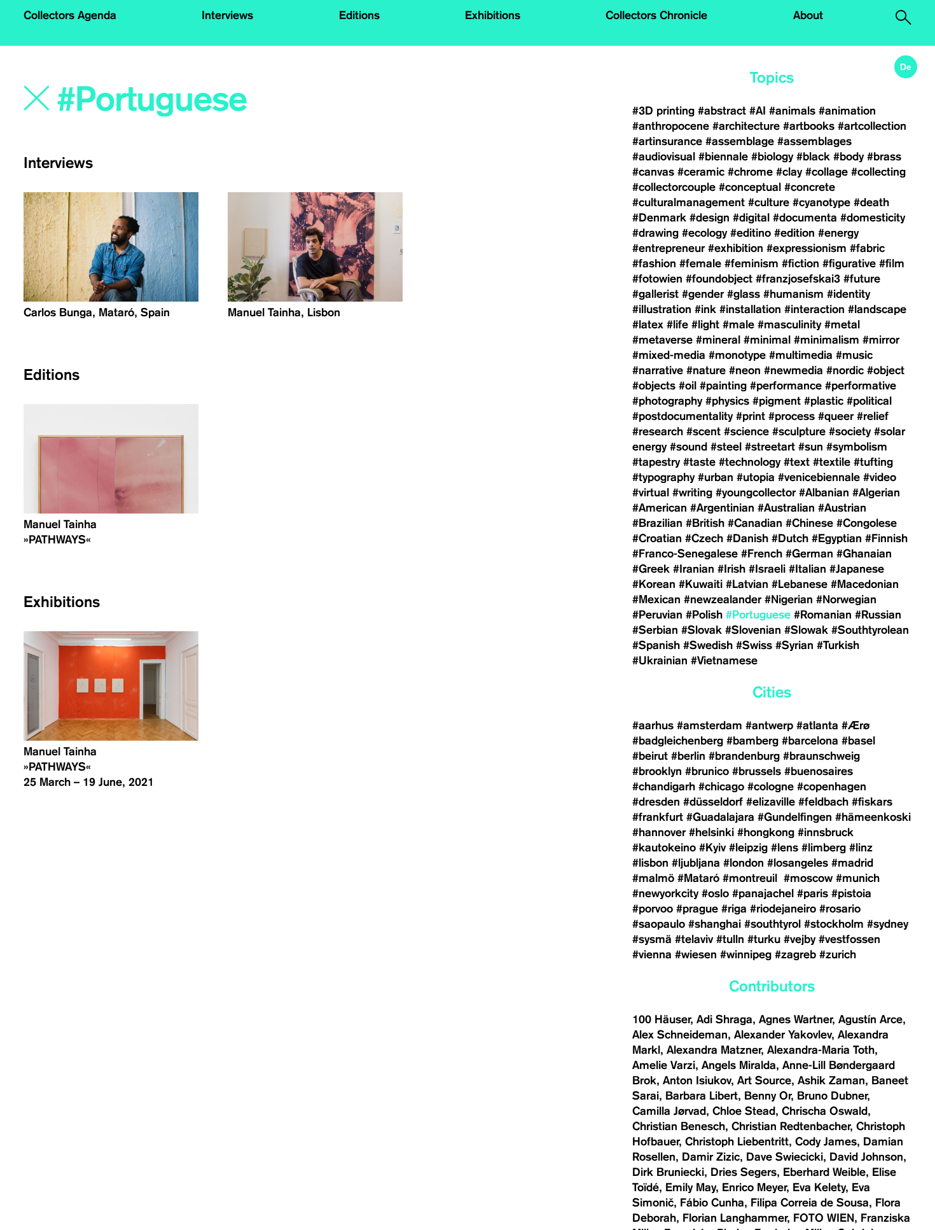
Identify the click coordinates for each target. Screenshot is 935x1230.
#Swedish (708, 645)
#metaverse (662, 340)
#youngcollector (756, 492)
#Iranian (693, 569)
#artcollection (872, 126)
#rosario (840, 908)
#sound (688, 446)
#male (738, 324)
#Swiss (754, 645)
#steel (726, 446)
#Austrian (842, 508)
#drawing (655, 233)
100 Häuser (661, 1019)
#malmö (653, 878)
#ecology (704, 233)
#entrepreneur (668, 248)
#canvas (653, 172)
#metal (842, 324)
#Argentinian (722, 508)
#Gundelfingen (795, 817)
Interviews (227, 15)
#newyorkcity (665, 893)
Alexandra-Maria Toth (821, 1050)
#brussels (756, 771)
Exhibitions (492, 15)
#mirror (880, 340)
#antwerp (769, 725)
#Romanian (823, 614)
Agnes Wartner (795, 1019)
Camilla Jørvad (669, 1111)
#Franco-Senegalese (685, 553)
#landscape (877, 309)
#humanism (793, 294)
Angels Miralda (739, 1065)
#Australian (786, 508)
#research (657, 431)
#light (705, 324)
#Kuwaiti (701, 584)
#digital (751, 217)
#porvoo (652, 908)
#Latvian (747, 584)
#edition (794, 233)
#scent (703, 431)
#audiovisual (663, 156)
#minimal (767, 340)
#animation (847, 110)
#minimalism (826, 340)
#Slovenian (753, 630)
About (808, 15)
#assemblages (814, 141)
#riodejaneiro (783, 908)
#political (869, 401)
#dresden (656, 801)
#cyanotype (821, 202)
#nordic (845, 370)
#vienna (652, 954)
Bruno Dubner (832, 1095)
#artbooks (809, 126)
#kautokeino (664, 847)
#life (677, 324)
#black (813, 156)
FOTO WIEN (823, 1218)
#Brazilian (657, 523)
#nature (706, 370)
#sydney (887, 924)
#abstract (722, 110)
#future (861, 278)
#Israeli (767, 569)
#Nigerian (789, 599)
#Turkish (838, 645)
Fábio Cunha (712, 1202)
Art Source (764, 1080)
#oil (687, 385)
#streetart (770, 446)
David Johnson (866, 1157)
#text (797, 462)
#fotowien (657, 278)
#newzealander (722, 599)
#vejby (799, 939)
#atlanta (817, 725)
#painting (723, 385)
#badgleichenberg (677, 740)
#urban (715, 477)
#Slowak (806, 630)
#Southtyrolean (870, 630)
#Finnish (886, 538)
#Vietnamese (724, 660)
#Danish (747, 538)
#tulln (730, 939)
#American (659, 508)
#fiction (800, 263)
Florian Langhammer (734, 1218)
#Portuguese (758, 614)
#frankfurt (657, 817)
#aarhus (653, 725)
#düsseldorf (713, 801)
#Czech (704, 538)
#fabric (867, 248)
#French (761, 553)
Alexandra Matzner (714, 1050)
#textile (831, 462)
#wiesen (696, 954)
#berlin (688, 756)
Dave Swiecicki (784, 1157)
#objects (653, 385)
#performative (860, 385)
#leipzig (748, 847)
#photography (667, 401)
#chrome (750, 172)
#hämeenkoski (873, 817)
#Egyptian (837, 538)
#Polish (704, 614)
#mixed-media (668, 355)
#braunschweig (821, 756)
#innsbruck (826, 832)
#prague (697, 908)
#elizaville (770, 801)
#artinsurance (667, 141)
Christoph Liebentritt (737, 1141)
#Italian (807, 569)
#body (848, 156)
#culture (768, 202)
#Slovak (701, 630)
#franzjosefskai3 (798, 278)
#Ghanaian (864, 553)
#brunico (707, 771)
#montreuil (751, 878)
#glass (743, 294)
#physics (727, 401)
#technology (749, 462)
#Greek (651, 569)
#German (809, 553)
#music (854, 355)
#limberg (823, 847)
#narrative (657, 370)
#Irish (731, 569)
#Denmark (659, 217)
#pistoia (851, 893)
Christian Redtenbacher (790, 1126)
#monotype (737, 355)
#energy (838, 233)
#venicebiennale (819, 477)
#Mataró (698, 878)
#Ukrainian (660, 660)
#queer (836, 416)
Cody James (826, 1141)
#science (746, 431)
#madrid (852, 863)
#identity (848, 294)
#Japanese (856, 569)
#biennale (723, 156)
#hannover (659, 832)
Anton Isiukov (697, 1080)
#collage (826, 172)
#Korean (653, 584)
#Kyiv (712, 847)
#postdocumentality (682, 416)
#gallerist (655, 294)
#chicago (721, 786)
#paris (812, 893)
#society (850, 431)
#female (700, 263)
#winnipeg (746, 954)
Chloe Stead (743, 1111)
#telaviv (694, 939)
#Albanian (824, 492)
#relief (873, 416)
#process (791, 416)
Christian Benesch (678, 1126)
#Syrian (794, 645)
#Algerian (876, 492)
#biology (772, 156)
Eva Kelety (819, 1187)
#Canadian (755, 523)
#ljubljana (696, 863)
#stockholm (834, 924)
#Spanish (656, 645)
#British (705, 523)
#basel (858, 740)
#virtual (650, 492)
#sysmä (652, 939)
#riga (734, 908)
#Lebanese (800, 584)
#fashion (654, 263)
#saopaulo (658, 924)
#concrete (809, 187)
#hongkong (765, 832)
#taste (699, 462)
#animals (792, 110)
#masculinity (789, 324)
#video (879, 477)
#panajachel (763, 893)
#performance (786, 385)
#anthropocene (670, 126)
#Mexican (656, 599)
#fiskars (872, 801)
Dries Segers (743, 1172)
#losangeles (797, 863)
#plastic (823, 401)
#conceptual (750, 187)
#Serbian (655, 630)
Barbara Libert (701, 1095)
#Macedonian (865, 584)
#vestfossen (849, 939)
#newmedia (793, 370)
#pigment (776, 401)
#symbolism (856, 446)
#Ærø (855, 725)
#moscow (808, 878)
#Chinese (809, 523)
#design (709, 217)
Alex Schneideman (680, 1034)
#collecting (878, 172)
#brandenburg (744, 756)
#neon (745, 370)
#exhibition (735, 248)
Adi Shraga (724, 1019)
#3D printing (663, 110)
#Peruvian (657, 614)
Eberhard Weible (824, 1172)
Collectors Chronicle (656, 15)
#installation (750, 309)
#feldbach (823, 801)
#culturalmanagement (688, 202)
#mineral (718, 340)
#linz (861, 847)
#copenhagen (831, 786)
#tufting (873, 462)
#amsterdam (709, 725)
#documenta (805, 217)
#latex (647, 324)
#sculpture (799, 431)
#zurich (837, 954)
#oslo (715, 893)
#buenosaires (818, 771)
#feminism (751, 263)
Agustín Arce (870, 1019)
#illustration (661, 309)
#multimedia (801, 355)
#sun (810, 446)
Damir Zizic (711, 1157)
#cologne (770, 786)
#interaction (814, 309)
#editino (750, 233)
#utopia (756, 477)
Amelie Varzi (663, 1065)
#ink (705, 309)
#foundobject (719, 278)
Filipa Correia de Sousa (810, 1202)
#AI (757, 110)
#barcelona (810, 740)
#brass (884, 156)
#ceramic (700, 172)
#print (750, 416)
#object (885, 370)
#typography (663, 477)
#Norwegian (846, 599)
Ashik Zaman (831, 1080)
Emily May (690, 1187)
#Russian (878, 614)
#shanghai (714, 924)
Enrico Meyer (754, 1187)
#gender (703, 294)
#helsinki (711, 832)
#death (871, 202)
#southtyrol (772, 924)
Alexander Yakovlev (782, 1034)
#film (891, 263)
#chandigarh (663, 786)
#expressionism (806, 248)
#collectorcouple (674, 187)
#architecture (746, 126)
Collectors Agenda (70, 15)
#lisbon (650, 863)
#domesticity (872, 217)
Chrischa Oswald (825, 1111)
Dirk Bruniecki (668, 1172)
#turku (763, 939)
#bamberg (752, 740)
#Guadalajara (720, 817)
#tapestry (656, 462)
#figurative (849, 263)
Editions (359, 15)
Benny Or (767, 1095)
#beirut (650, 756)
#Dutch (790, 538)
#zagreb (795, 954)
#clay (789, 172)
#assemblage (739, 141)
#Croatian (657, 538)
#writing (692, 492)
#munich (858, 878)
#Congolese (866, 523)
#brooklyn (657, 771)
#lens (784, 847)
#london (743, 863)
